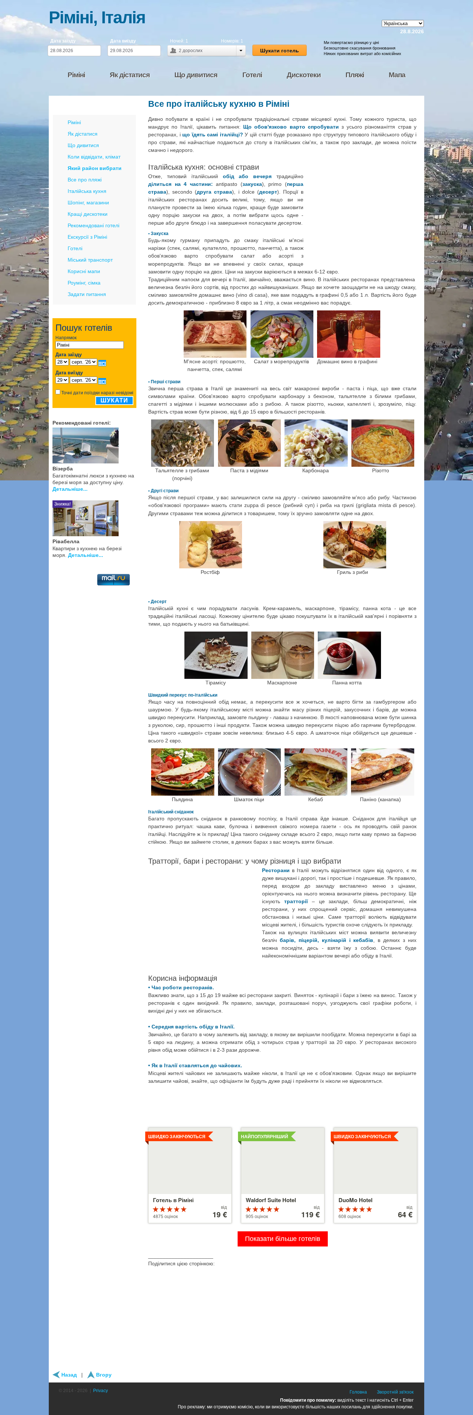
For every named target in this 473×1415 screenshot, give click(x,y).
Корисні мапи (84, 271)
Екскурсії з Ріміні (87, 237)
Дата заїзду (63, 41)
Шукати (114, 400)
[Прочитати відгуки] (124, 444)
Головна (358, 1392)
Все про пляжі (85, 180)
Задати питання (87, 294)
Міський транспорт (90, 260)
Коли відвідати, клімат (94, 157)
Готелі (75, 248)
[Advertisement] (361, 219)
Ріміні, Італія (97, 17)
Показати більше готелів (282, 1238)
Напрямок (65, 337)
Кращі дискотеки (88, 214)
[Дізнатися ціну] (133, 444)
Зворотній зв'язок (395, 1392)
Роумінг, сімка (84, 283)
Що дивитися (83, 145)
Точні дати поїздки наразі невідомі (97, 392)
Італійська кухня (87, 191)
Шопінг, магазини (88, 202)
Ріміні (74, 122)
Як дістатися (83, 134)
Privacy (100, 1390)
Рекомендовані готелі (93, 225)
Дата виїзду (123, 41)
